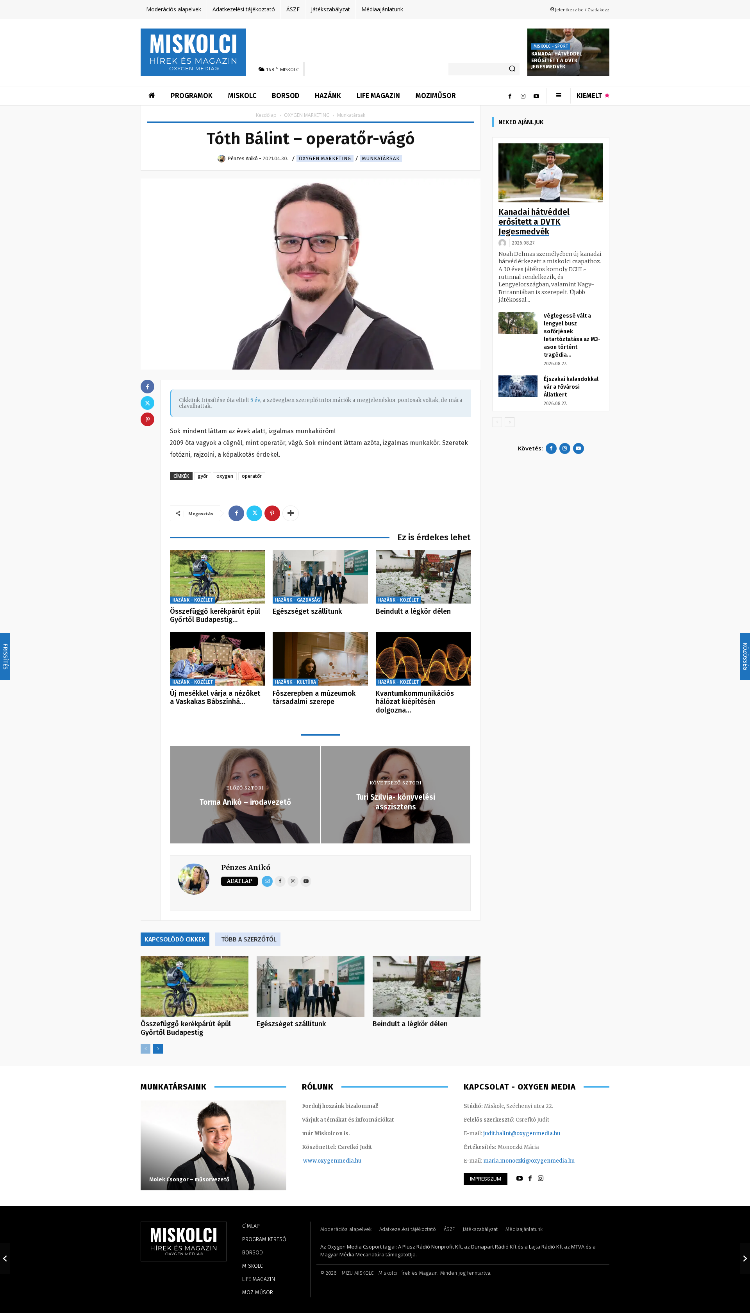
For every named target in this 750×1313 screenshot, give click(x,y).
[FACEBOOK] (530, 1178)
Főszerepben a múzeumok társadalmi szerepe (314, 697)
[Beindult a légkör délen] (423, 577)
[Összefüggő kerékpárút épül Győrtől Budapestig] (217, 577)
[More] (290, 513)
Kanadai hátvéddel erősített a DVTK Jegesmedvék (556, 60)
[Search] (512, 69)
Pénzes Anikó (245, 867)
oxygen (224, 476)
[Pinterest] (272, 513)
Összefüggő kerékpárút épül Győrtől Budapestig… (215, 615)
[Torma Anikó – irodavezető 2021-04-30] (5, 1258)
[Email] (267, 881)
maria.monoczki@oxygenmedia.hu (529, 1161)
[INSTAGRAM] (540, 1178)
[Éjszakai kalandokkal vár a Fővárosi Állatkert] (518, 386)
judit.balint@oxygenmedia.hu (521, 1133)
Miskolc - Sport (551, 46)
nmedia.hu (347, 1161)
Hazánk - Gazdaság (297, 600)
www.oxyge (318, 1161)
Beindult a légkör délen (413, 611)
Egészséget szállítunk (307, 611)
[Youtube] (536, 95)
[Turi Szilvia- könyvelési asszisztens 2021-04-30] (745, 1258)
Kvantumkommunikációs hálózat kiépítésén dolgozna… (415, 702)
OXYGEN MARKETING (307, 115)
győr (203, 476)
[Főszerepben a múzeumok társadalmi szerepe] (320, 659)
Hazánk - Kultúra (295, 682)
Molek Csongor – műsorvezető (189, 1179)
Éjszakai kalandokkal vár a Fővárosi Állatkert (571, 387)
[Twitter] (254, 513)
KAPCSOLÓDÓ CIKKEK (175, 939)
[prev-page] (145, 1049)
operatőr (252, 476)
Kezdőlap (266, 115)
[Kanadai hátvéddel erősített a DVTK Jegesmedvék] (550, 172)
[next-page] (158, 1049)
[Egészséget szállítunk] (320, 577)
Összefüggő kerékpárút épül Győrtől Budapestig (186, 1028)
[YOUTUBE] (519, 1178)
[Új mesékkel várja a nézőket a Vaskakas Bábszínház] (217, 659)
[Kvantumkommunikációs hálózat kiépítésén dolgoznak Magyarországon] (423, 659)
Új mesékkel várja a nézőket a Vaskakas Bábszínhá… (215, 697)
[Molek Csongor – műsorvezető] (213, 1145)
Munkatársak (381, 158)
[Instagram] (523, 95)
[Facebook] (510, 95)
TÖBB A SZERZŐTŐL (249, 939)
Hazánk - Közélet (192, 600)
